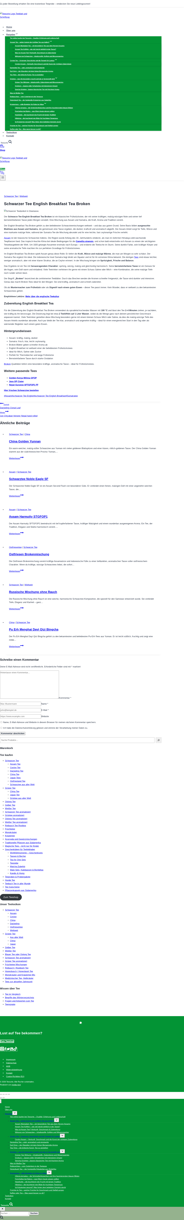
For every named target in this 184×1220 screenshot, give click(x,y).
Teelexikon (11, 132)
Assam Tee (15, 764)
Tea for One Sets (18, 860)
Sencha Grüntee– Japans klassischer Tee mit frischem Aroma (37, 89)
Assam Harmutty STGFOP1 (28, 516)
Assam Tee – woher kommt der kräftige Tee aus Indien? (32, 1121)
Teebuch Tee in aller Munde (17, 883)
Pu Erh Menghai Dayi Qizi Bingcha (33, 629)
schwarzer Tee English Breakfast (50, 396)
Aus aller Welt (16, 937)
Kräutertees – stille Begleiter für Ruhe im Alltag (28, 1173)
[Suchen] (158, 740)
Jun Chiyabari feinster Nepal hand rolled (18, 414)
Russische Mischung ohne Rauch (33, 592)
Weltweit (24, 196)
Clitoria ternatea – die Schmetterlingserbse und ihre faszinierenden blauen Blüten (44, 108)
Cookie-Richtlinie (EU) (15, 1076)
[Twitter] (8, 1050)
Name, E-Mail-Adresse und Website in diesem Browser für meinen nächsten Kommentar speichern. (49, 722)
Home (9, 27)
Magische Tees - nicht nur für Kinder (22, 846)
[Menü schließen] (0, 1101)
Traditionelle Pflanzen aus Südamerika (23, 842)
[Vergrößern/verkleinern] (9, 1094)
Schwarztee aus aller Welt (22, 784)
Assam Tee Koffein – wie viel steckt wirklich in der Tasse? (35, 49)
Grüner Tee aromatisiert (16, 961)
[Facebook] (5, 1050)
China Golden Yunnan (25, 441)
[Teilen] (4, 1094)
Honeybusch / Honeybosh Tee (19, 971)
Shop (2, 150)
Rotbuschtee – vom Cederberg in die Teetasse (26, 97)
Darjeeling (14, 923)
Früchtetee (10, 829)
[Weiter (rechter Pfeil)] (4, 1097)
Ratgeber (8, 1114)
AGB (8, 1066)
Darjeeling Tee (16, 771)
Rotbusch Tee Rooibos (15, 825)
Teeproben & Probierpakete (17, 877)
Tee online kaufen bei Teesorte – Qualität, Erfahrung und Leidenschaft (34, 38)
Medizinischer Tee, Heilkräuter (19, 978)
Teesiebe (14, 863)
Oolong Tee (10, 801)
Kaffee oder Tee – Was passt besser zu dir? (25, 129)
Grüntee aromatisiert (14, 815)
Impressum (11, 1059)
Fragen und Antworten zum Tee (19, 1001)
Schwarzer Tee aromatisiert (18, 812)
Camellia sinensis (84, 241)
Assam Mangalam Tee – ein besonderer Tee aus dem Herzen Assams (39, 46)
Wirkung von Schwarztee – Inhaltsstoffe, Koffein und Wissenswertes (39, 56)
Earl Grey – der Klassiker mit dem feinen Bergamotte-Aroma (31, 71)
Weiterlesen (16, 458)
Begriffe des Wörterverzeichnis (19, 997)
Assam (7, 238)
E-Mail (45, 710)
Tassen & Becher (18, 856)
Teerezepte (10, 1004)
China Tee (14, 774)
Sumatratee (72, 396)
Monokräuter (11, 832)
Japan (13, 944)
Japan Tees (15, 778)
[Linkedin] (11, 1050)
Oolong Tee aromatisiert (16, 819)
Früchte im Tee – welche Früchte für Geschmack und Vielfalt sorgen (34, 126)
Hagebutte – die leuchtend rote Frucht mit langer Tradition (35, 115)
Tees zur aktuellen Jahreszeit (18, 981)
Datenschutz (11, 1063)
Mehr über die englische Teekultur (42, 296)
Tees (136, 257)
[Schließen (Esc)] (1, 1094)
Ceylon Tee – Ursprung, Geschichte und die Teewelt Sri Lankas (35, 1136)
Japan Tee (15, 795)
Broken (7, 364)
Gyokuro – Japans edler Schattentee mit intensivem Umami (36, 86)
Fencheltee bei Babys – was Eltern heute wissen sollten (34, 111)
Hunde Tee (10, 880)
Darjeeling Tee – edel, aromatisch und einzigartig (27, 68)
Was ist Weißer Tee (17, 93)
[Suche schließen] (2, 1209)
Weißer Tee (10, 808)
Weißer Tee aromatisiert (16, 822)
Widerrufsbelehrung (14, 1070)
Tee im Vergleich (12, 994)
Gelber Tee (10, 805)
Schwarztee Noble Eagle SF (28, 479)
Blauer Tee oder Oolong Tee (18, 954)
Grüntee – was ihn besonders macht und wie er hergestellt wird (35, 1152)
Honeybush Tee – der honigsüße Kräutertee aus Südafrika (30, 100)
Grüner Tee (10, 788)
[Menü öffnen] (3, 178)
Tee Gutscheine (12, 887)
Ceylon (13, 917)
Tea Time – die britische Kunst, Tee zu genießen (27, 75)
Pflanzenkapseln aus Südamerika (20, 890)
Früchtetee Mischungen (16, 964)
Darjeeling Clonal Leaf (10, 406)
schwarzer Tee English (23, 396)
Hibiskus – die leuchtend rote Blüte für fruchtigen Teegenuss (36, 118)
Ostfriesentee (15, 547)
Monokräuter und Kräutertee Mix (20, 975)
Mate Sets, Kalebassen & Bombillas (26, 870)
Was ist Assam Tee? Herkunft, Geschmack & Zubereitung (35, 53)
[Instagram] (2, 1050)
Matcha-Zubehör (17, 866)
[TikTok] (15, 1050)
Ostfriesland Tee (17, 781)
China (27, 434)
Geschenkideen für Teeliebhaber (20, 849)
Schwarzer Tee (11, 196)
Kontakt (10, 136)
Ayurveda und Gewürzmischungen (21, 839)
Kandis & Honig (17, 873)
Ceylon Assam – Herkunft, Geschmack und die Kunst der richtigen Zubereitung (43, 64)
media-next (16, 1085)
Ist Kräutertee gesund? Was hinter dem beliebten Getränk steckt (38, 122)
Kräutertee (10, 836)
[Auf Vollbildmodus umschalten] (6, 1094)
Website (45, 716)
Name (44, 704)
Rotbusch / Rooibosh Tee (16, 968)
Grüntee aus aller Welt (20, 798)
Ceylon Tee (15, 767)
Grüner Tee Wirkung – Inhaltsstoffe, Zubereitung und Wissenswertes (39, 82)
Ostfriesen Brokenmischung (29, 554)
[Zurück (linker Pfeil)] (1, 1097)
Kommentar (65, 698)
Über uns (10, 30)
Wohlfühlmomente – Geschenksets (26, 853)
